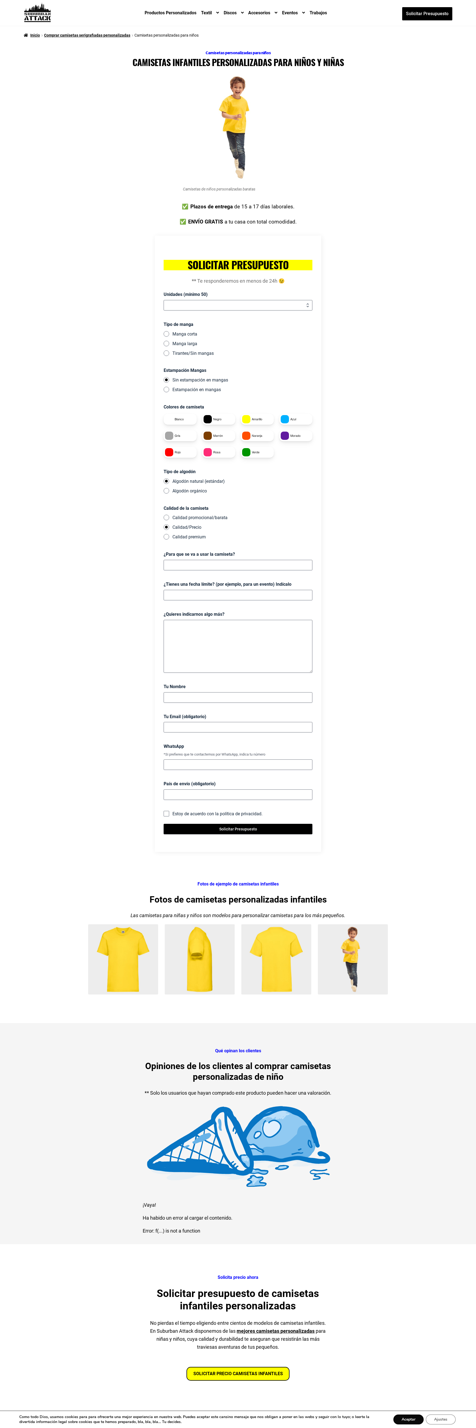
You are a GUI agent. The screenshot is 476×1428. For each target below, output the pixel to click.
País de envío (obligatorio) (190, 783)
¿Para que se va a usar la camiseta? (199, 554)
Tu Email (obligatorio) (185, 716)
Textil (206, 12)
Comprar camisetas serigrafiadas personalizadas (87, 35)
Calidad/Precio (186, 527)
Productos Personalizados (170, 12)
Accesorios (259, 12)
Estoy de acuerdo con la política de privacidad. (217, 813)
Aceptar (408, 1419)
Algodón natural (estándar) (198, 481)
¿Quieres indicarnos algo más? (194, 614)
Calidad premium (189, 536)
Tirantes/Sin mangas (193, 353)
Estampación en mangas (196, 389)
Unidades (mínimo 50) (186, 294)
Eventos (290, 12)
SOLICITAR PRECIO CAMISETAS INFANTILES (238, 1373)
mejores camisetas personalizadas (276, 1331)
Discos (230, 12)
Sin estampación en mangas (200, 380)
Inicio (35, 35)
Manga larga (184, 343)
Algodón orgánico (189, 491)
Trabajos (318, 12)
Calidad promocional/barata (200, 517)
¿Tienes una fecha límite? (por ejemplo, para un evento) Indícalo (227, 584)
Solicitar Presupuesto (427, 13)
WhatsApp (174, 746)
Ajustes (440, 1419)
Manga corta (184, 334)
